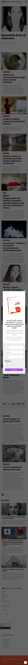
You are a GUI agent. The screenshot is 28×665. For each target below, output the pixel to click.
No (7, 366)
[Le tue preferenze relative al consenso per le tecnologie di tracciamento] (25, 662)
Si (7, 363)
